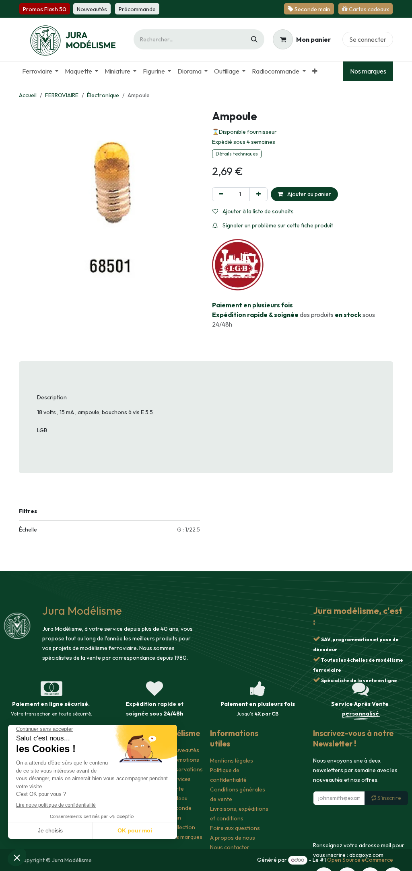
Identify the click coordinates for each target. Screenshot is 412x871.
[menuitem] (40, 71)
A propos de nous (232, 837)
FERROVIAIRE (61, 95)
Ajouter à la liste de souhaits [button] (257, 211)
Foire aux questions (235, 828)
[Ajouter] (258, 194)
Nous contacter (229, 847)
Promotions (184, 759)
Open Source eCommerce (360, 859)
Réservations (186, 769)
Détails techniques (237, 154)
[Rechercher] (254, 39)
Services (180, 779)
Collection (182, 827)
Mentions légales (231, 760)
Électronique (103, 95)
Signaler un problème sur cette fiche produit (277, 225)
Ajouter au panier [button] (308, 194)
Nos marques (368, 71)
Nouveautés (184, 750)
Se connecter (367, 39)
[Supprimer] (221, 194)
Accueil (28, 95)
